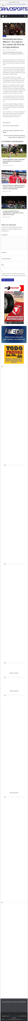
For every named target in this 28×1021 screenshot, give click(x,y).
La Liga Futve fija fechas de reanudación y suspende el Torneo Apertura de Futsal (13, 212)
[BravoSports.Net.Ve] (14, 8)
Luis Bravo (14, 49)
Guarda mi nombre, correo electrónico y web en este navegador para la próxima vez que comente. (13, 274)
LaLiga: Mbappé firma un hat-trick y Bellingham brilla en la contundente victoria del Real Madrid (15, 3)
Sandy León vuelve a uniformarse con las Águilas (13, 131)
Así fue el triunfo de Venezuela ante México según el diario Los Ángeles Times (14, 136)
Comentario (4, 235)
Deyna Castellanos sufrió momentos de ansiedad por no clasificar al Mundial (14, 161)
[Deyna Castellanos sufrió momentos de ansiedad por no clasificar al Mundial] (14, 145)
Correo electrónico (6, 258)
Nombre (3, 252)
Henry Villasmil (22, 1001)
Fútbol (4, 36)
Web (2, 265)
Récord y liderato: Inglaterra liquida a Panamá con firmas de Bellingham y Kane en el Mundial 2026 (14, 187)
